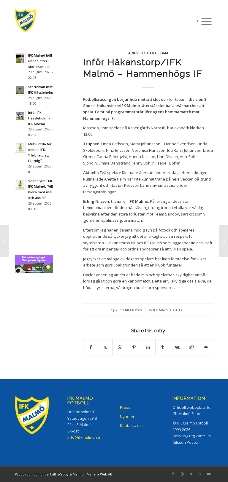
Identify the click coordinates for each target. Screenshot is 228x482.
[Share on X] (105, 347)
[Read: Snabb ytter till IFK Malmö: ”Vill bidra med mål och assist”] (20, 184)
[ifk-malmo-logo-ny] (31, 22)
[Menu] (206, 22)
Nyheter (127, 416)
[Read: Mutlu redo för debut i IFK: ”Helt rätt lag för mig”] (20, 147)
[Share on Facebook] (90, 347)
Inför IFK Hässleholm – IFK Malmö (39, 118)
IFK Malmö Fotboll (169, 310)
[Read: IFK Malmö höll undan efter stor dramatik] (20, 58)
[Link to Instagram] (182, 474)
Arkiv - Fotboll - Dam (148, 53)
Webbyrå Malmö (71, 474)
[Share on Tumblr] (163, 347)
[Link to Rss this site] (199, 474)
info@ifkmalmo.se (83, 437)
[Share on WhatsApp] (119, 347)
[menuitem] (197, 22)
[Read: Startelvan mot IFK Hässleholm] (20, 90)
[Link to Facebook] (173, 474)
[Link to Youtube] (208, 474)
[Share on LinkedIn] (148, 347)
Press (125, 407)
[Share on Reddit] (191, 347)
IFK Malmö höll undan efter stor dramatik (40, 61)
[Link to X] (190, 474)
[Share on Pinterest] (134, 347)
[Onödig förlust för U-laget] (4, 241)
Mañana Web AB (99, 474)
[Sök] (197, 22)
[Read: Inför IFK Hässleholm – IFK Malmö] (20, 116)
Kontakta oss (132, 425)
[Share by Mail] (206, 347)
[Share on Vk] (177, 347)
